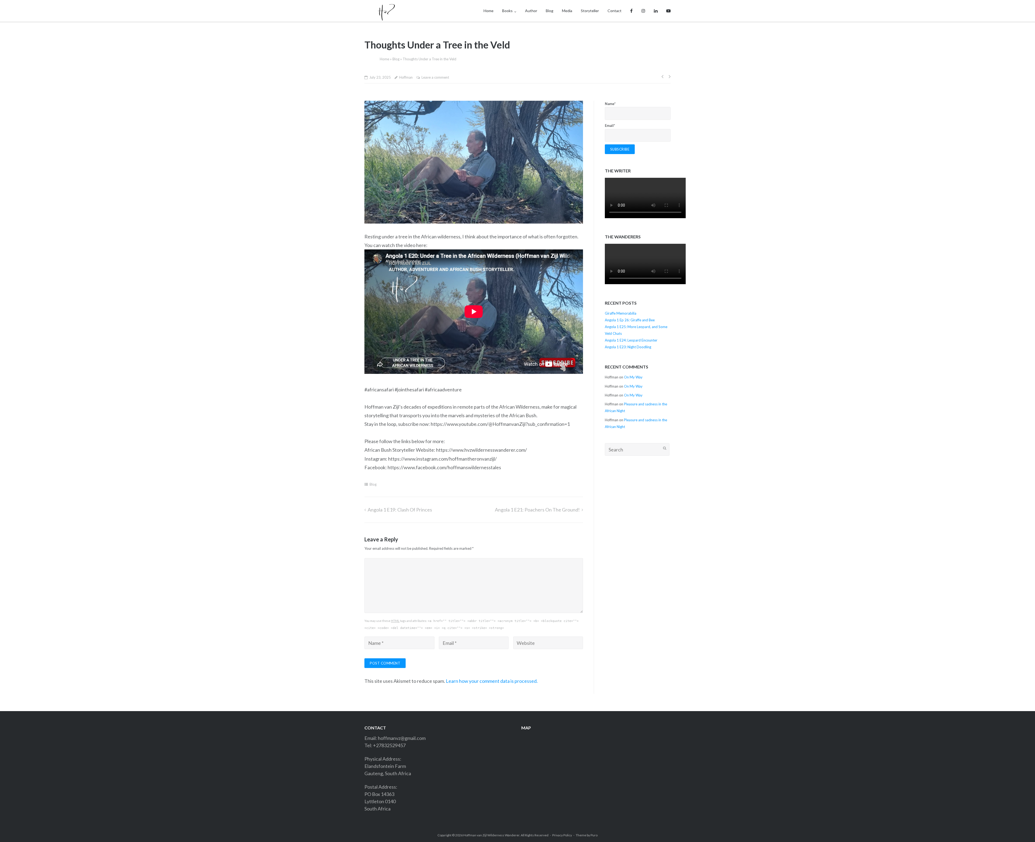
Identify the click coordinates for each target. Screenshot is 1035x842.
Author (531, 10)
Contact (615, 10)
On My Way (633, 377)
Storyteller (590, 10)
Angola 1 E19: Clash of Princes (400, 510)
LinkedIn (656, 11)
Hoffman (406, 77)
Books (507, 10)
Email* (610, 125)
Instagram (643, 11)
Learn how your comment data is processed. (492, 681)
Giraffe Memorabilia (620, 313)
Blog (549, 10)
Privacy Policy (562, 835)
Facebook (631, 11)
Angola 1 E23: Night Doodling (628, 347)
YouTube (668, 11)
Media (567, 10)
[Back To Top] (1019, 826)
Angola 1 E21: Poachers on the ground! (537, 510)
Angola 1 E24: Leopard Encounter (631, 340)
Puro (594, 835)
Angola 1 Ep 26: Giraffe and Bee (630, 320)
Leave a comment (435, 77)
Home (489, 10)
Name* (610, 104)
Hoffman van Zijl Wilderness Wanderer (491, 835)
